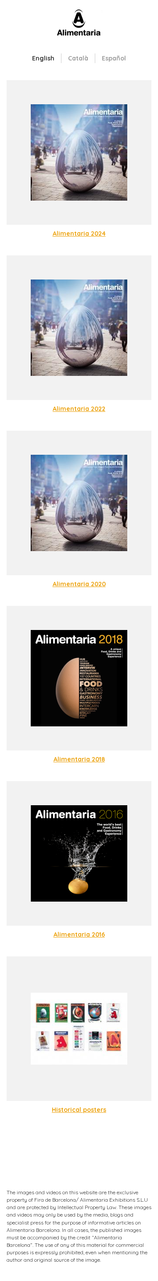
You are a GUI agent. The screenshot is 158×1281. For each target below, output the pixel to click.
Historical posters (79, 1110)
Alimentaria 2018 (79, 759)
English (43, 58)
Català (78, 58)
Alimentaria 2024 (79, 233)
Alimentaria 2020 (79, 584)
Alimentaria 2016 (79, 934)
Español (114, 58)
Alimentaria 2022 (79, 409)
